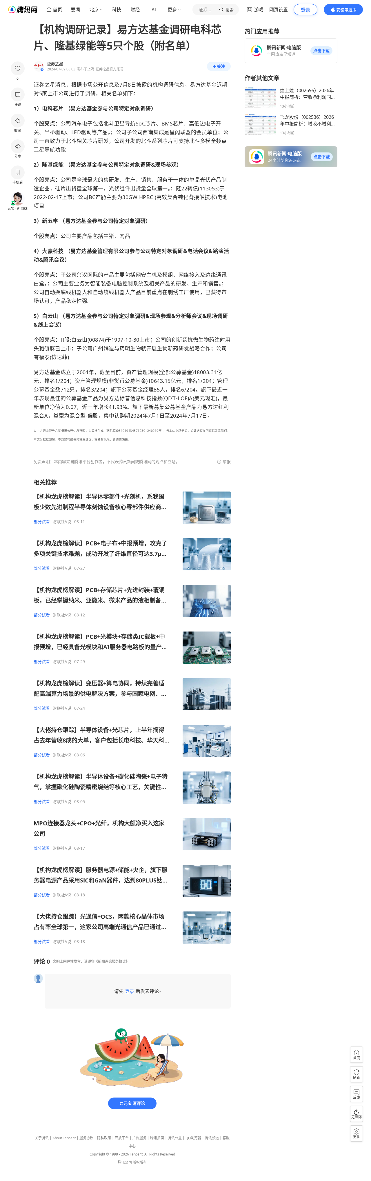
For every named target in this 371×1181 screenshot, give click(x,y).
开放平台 (122, 1137)
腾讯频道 (212, 1137)
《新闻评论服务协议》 (111, 961)
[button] (321, 50)
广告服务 (139, 1137)
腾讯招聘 (157, 1137)
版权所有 (140, 1162)
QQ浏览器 (193, 1137)
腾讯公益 (175, 1137)
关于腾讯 (42, 1137)
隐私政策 (104, 1137)
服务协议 (86, 1137)
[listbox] (132, 711)
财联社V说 (62, 522)
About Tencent (64, 1137)
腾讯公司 (125, 1162)
